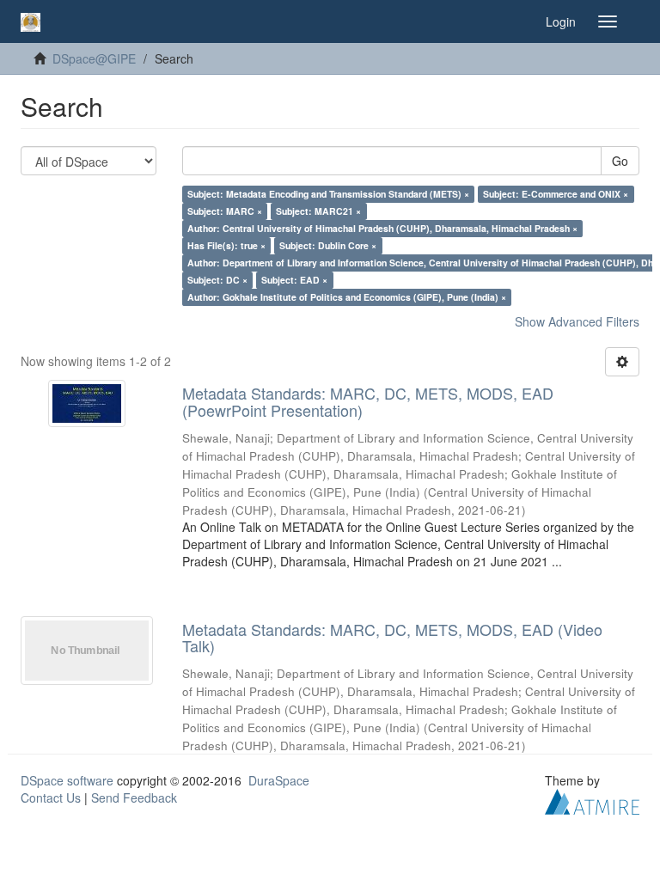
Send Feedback (134, 797)
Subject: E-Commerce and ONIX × (555, 193)
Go (620, 160)
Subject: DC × (217, 279)
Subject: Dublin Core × (327, 245)
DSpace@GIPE (94, 58)
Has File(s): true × (226, 245)
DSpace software (67, 780)
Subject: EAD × (294, 279)
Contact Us (51, 797)
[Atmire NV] (592, 800)
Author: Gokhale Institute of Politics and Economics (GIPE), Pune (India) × (346, 296)
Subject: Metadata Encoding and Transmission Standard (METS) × (328, 193)
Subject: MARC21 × (318, 211)
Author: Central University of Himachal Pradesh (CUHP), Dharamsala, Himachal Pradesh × (382, 228)
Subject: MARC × (224, 211)
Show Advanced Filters (577, 321)
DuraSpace (278, 780)
